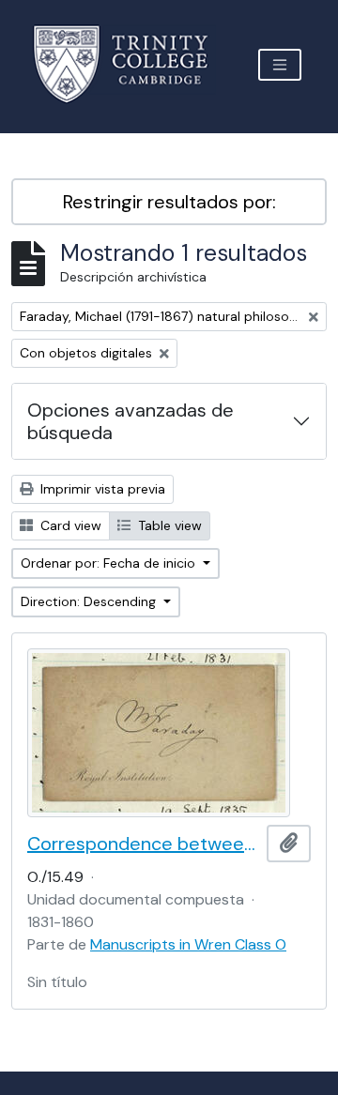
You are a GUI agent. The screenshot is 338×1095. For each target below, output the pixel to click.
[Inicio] (132, 64)
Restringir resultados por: (169, 202)
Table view (168, 525)
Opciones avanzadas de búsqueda (130, 421)
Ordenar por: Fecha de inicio (110, 563)
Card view (69, 525)
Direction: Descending (90, 601)
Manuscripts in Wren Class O (188, 944)
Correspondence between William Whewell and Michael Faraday (143, 843)
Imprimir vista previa (101, 488)
